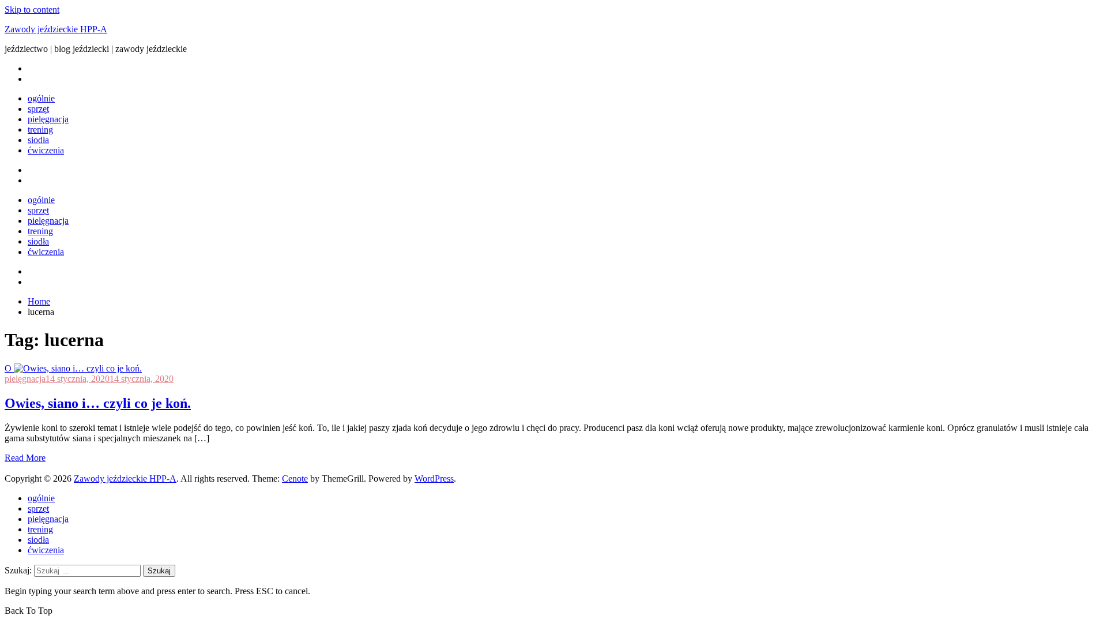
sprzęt (38, 109)
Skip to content (32, 9)
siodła (38, 140)
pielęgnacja (48, 119)
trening (40, 129)
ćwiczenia (46, 150)
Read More (25, 458)
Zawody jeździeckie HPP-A (56, 29)
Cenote (295, 478)
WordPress (434, 478)
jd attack (20, 468)
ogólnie (41, 98)
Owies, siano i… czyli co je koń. (98, 403)
